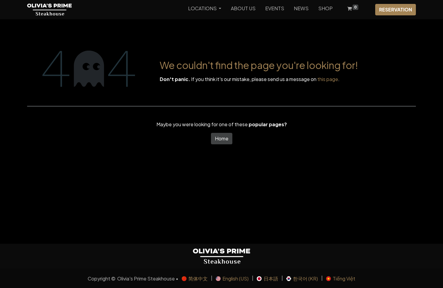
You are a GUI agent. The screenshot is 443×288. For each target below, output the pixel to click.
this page (327, 79)
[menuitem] (243, 9)
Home (221, 138)
